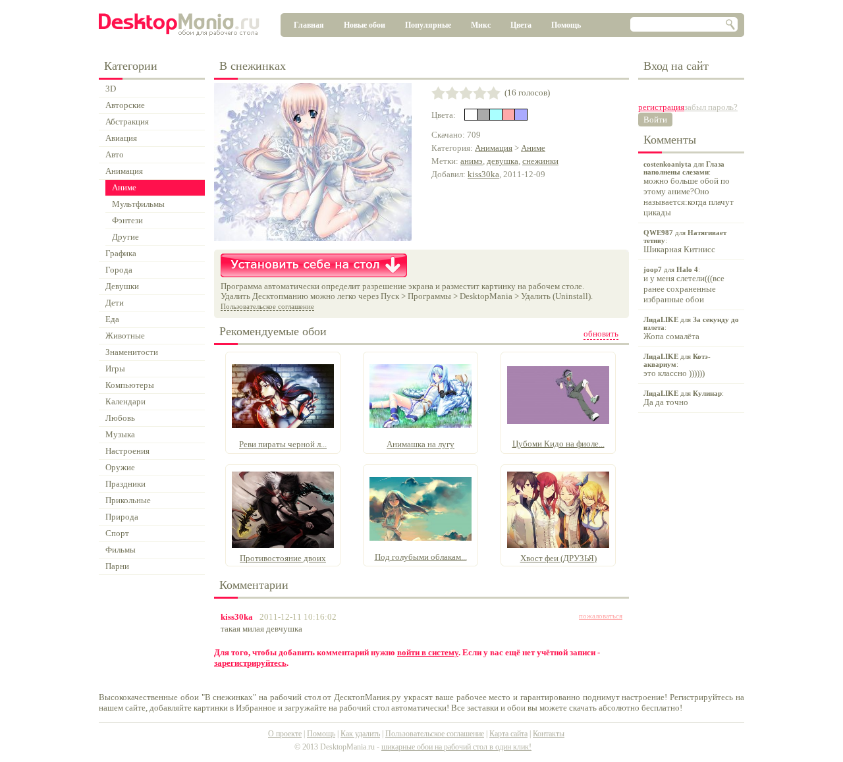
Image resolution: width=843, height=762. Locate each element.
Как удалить (360, 733)
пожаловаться (600, 616)
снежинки (540, 161)
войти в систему (427, 652)
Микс (481, 25)
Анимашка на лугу (420, 444)
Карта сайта (508, 733)
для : (688, 188)
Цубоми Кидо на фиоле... (558, 444)
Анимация (493, 148)
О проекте (285, 733)
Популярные (428, 25)
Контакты (548, 733)
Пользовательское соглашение (267, 306)
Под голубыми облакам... (421, 557)
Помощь (566, 25)
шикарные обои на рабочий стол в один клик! (456, 746)
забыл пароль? (711, 107)
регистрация (661, 107)
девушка (502, 161)
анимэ (471, 161)
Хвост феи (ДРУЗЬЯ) (558, 558)
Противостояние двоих (283, 558)
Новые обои (364, 25)
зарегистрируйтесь (250, 663)
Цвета (520, 25)
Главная (309, 25)
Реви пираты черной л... (283, 444)
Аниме (533, 148)
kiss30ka (483, 174)
